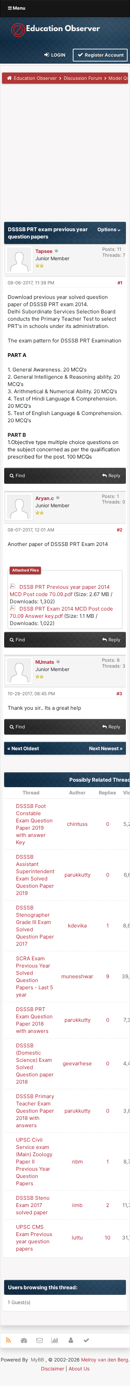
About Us (79, 1368)
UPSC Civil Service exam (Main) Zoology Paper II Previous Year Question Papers (34, 1162)
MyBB (37, 1360)
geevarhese (77, 1063)
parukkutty (77, 874)
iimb (77, 1205)
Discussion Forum (83, 78)
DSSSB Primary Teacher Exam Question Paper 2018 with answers (35, 1111)
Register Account (104, 55)
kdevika (77, 925)
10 (107, 1237)
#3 (119, 693)
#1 (120, 282)
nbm (77, 1161)
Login (58, 55)
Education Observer (35, 78)
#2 (119, 529)
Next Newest (104, 748)
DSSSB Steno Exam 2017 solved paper (33, 1205)
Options (107, 229)
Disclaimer (52, 1368)
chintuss (77, 824)
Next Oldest (25, 748)
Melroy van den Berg (104, 1360)
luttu (77, 1237)
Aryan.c (44, 498)
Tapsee (43, 251)
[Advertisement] (65, 155)
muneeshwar (77, 976)
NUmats (44, 662)
